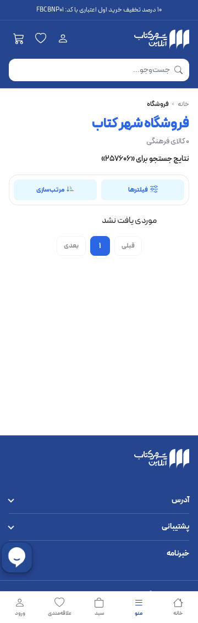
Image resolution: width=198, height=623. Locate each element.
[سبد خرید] (19, 39)
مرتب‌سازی (50, 190)
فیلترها (138, 190)
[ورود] (63, 39)
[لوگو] (161, 39)
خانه (183, 104)
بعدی (71, 246)
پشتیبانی (175, 526)
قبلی (128, 246)
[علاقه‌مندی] (41, 39)
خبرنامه (178, 553)
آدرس (180, 500)
